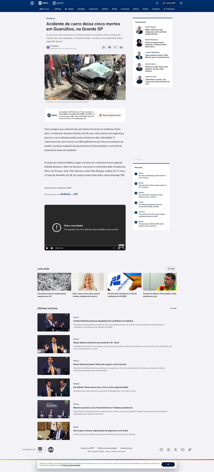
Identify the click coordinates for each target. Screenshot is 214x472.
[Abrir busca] (157, 3)
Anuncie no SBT (87, 448)
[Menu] (181, 3)
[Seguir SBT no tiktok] (190, 449)
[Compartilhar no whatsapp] (103, 47)
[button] (54, 288)
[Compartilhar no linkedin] (121, 47)
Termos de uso (126, 448)
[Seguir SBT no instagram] (161, 449)
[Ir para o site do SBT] (51, 449)
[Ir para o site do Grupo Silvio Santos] (33, 449)
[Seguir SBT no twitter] (175, 449)
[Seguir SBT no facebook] (168, 449)
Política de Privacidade (71, 465)
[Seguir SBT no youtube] (182, 449)
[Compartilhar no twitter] (115, 47)
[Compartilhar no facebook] (109, 47)
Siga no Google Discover (112, 115)
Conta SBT (171, 3)
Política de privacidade (107, 448)
